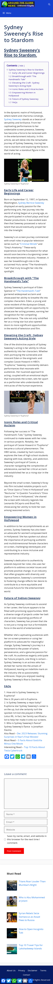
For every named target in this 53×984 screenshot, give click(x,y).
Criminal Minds (28, 243)
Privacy (21, 970)
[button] (49, 4)
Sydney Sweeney (13, 119)
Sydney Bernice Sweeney (31, 202)
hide (21, 65)
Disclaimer (32, 970)
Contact (26, 974)
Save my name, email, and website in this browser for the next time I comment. (26, 839)
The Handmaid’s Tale (28, 290)
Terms (43, 970)
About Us (11, 970)
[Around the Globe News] (18, 4)
